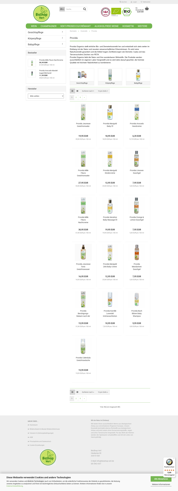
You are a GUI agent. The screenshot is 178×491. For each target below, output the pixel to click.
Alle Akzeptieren (161, 479)
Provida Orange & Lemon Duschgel (137, 218)
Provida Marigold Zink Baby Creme (110, 265)
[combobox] (88, 91)
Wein (34, 26)
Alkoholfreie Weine (107, 26)
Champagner (48, 26)
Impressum (34, 425)
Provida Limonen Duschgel (137, 171)
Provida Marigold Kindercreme (110, 171)
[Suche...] (84, 9)
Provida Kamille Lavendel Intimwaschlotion (110, 313)
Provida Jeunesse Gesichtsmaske (83, 125)
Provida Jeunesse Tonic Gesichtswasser (83, 266)
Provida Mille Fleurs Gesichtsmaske (83, 173)
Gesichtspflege (35, 32)
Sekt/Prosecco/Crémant (75, 26)
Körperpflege (34, 38)
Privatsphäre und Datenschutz (40, 441)
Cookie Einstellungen (37, 445)
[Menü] (173, 458)
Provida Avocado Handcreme (137, 125)
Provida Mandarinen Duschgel (137, 266)
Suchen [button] (124, 2)
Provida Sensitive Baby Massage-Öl (110, 218)
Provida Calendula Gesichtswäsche (83, 359)
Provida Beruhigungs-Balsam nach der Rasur (83, 313)
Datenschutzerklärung (15, 486)
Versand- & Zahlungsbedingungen (42, 433)
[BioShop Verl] (42, 13)
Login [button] (134, 2)
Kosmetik (128, 26)
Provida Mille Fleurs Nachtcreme (83, 219)
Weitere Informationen (161, 484)
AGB (31, 437)
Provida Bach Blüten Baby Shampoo (136, 313)
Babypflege (34, 44)
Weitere (142, 26)
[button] (72, 91)
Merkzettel (146, 2)
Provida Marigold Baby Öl (110, 125)
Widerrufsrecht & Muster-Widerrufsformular (45, 429)
